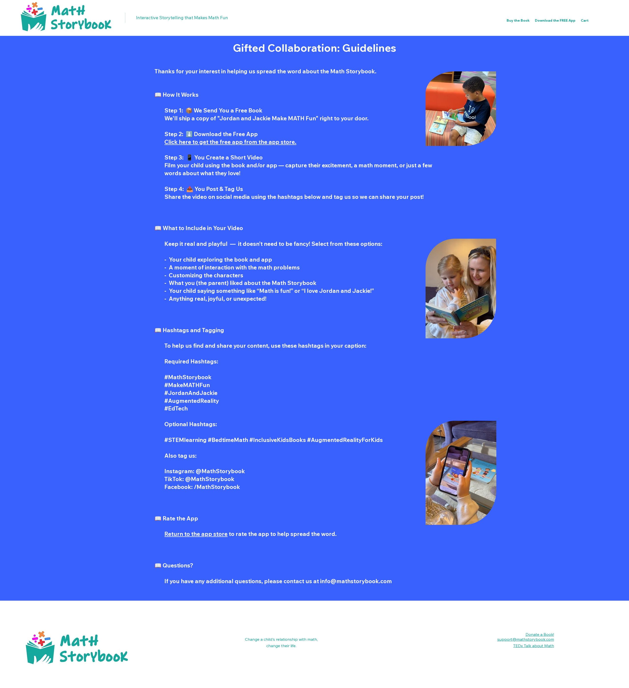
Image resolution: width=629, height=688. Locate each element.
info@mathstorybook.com (356, 581)
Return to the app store (196, 533)
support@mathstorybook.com (525, 639)
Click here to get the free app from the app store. (230, 141)
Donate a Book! (540, 634)
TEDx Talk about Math (533, 645)
